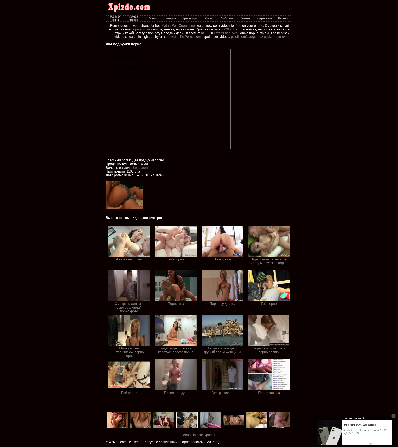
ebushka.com (193, 435)
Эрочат (209, 435)
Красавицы (141, 167)
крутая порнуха (226, 33)
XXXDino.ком (231, 29)
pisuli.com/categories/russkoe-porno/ (258, 37)
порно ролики (141, 29)
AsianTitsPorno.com (186, 37)
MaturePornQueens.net (178, 25)
